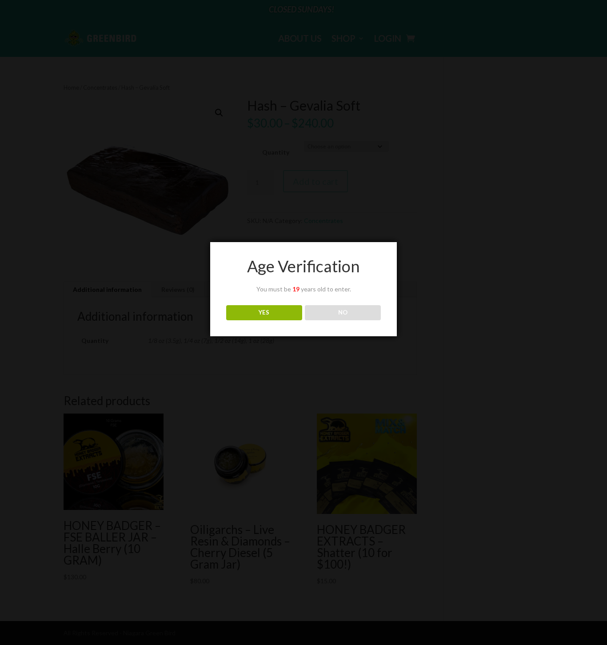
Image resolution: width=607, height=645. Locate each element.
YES (264, 312)
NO (342, 312)
